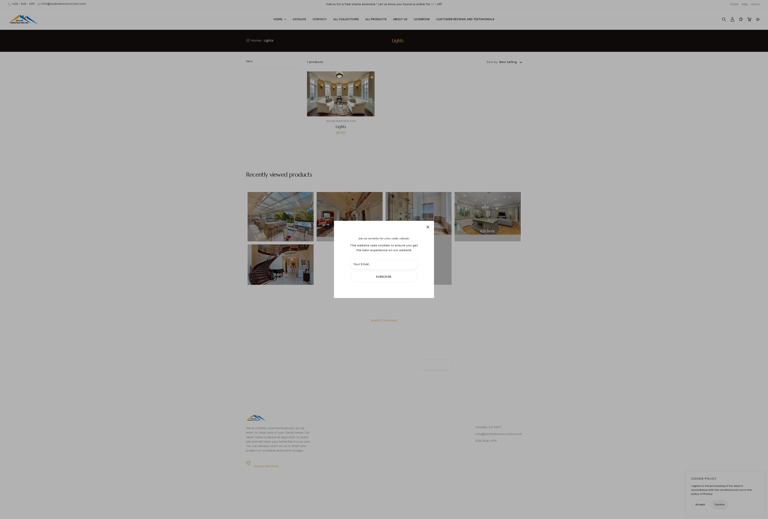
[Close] (427, 227)
